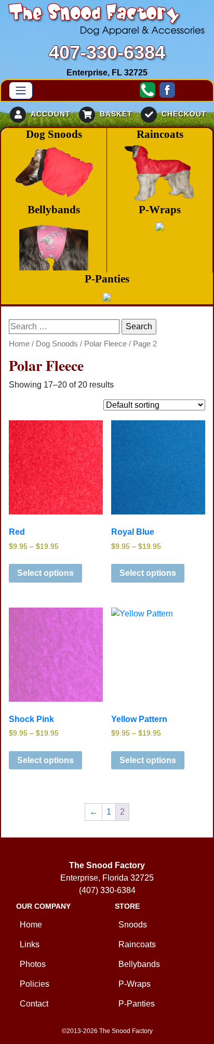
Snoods (132, 924)
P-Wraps (134, 983)
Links (29, 944)
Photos (33, 964)
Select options (45, 573)
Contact (34, 1003)
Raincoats (137, 944)
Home (19, 344)
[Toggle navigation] (21, 90)
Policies (34, 983)
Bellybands (139, 964)
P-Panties (136, 1003)
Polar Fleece (105, 344)
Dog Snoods (57, 344)
